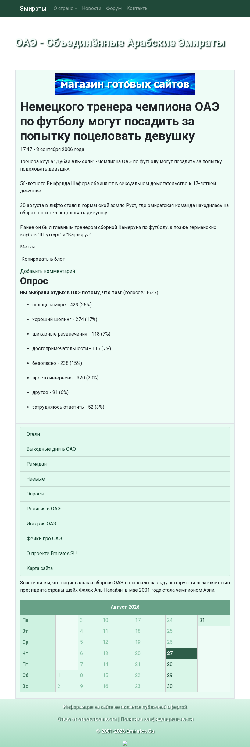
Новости (91, 8)
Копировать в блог (42, 259)
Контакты (138, 8)
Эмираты (33, 8)
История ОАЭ (41, 524)
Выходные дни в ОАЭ (51, 449)
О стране (63, 8)
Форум (114, 8)
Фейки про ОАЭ (44, 538)
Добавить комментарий (47, 271)
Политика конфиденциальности (156, 719)
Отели (33, 434)
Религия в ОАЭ (44, 509)
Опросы (36, 494)
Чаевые (36, 479)
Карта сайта (40, 568)
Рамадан (37, 464)
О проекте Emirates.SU (52, 553)
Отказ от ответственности (86, 719)
